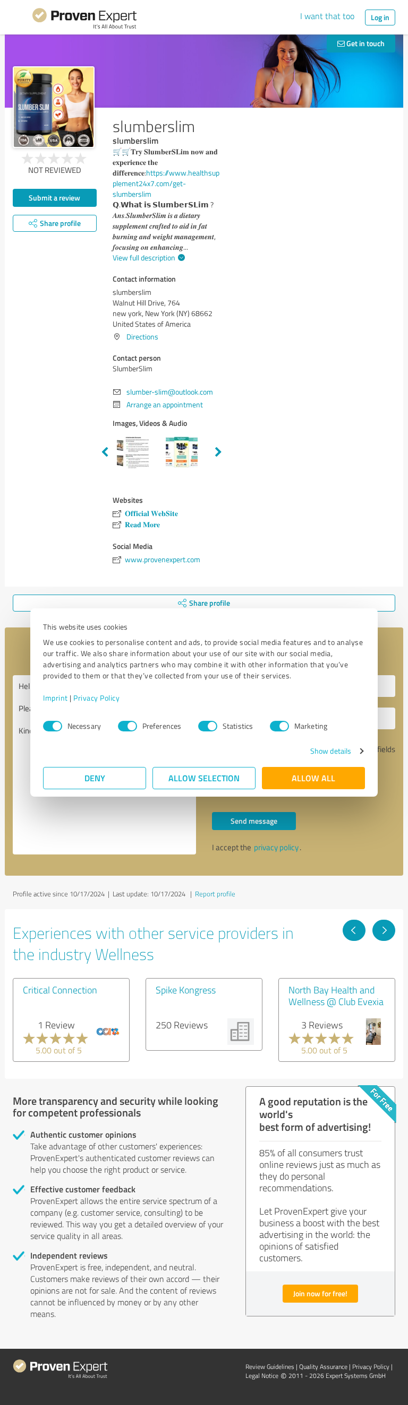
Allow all (313, 778)
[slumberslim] (54, 107)
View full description (144, 257)
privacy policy (276, 847)
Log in (380, 17)
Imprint (55, 698)
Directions (142, 336)
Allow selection (204, 778)
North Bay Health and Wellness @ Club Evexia (336, 995)
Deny (94, 778)
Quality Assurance (323, 1366)
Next (218, 452)
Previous (104, 452)
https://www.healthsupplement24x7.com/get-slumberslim (166, 183)
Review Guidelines (269, 1366)
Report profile (215, 893)
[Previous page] (354, 930)
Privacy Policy (96, 698)
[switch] (127, 726)
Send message (254, 821)
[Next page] (383, 930)
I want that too (327, 16)
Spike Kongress (186, 989)
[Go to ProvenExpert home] (84, 20)
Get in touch (365, 43)
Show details (330, 751)
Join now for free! (320, 1293)
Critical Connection (60, 989)
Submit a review (54, 198)
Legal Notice (261, 1375)
